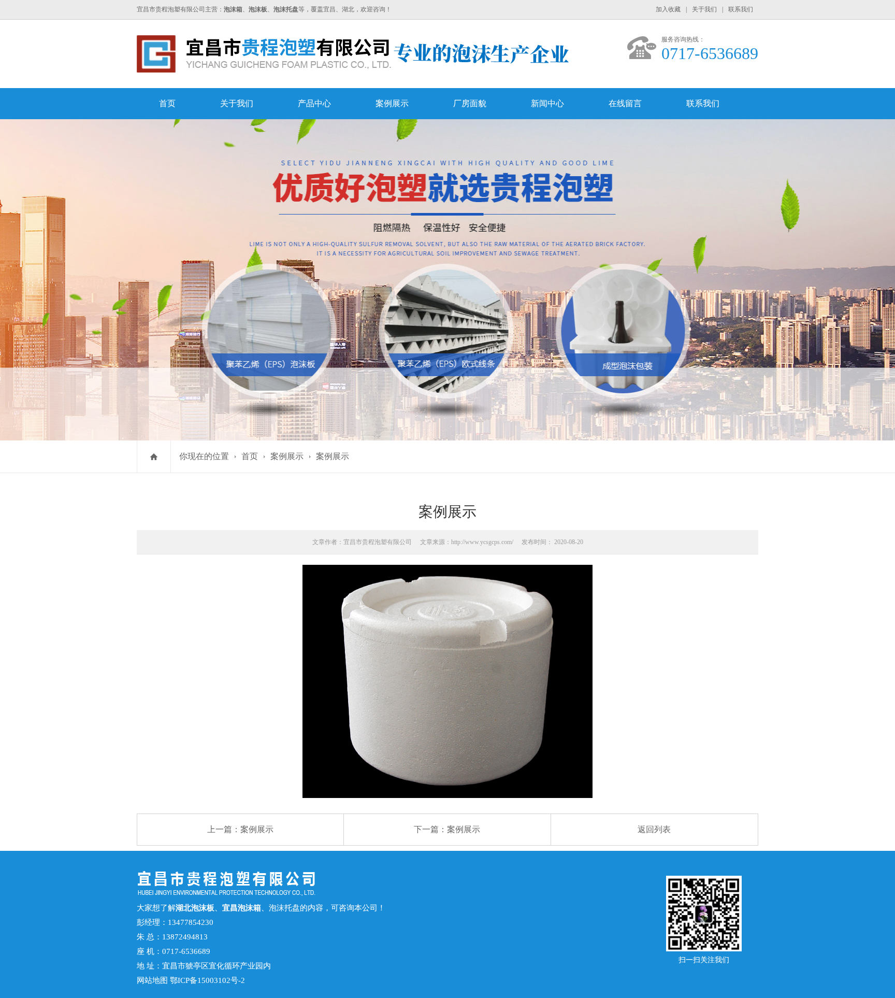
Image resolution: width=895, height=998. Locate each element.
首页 (167, 103)
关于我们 (704, 9)
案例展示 (392, 103)
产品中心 (314, 103)
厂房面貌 (469, 103)
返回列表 (654, 829)
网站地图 (152, 980)
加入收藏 (668, 9)
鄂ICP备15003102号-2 (207, 980)
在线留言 (625, 103)
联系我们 (740, 9)
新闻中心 (547, 103)
